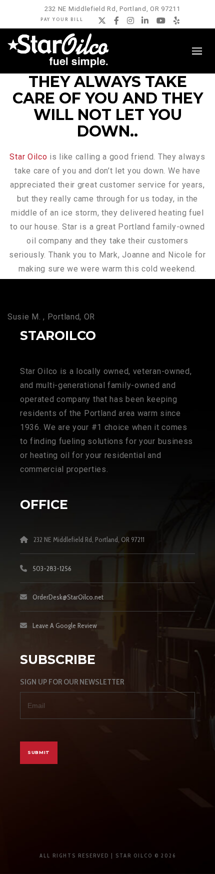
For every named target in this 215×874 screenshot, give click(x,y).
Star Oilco (28, 157)
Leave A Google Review (64, 625)
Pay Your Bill (62, 19)
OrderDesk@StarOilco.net (68, 597)
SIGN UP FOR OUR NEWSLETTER (72, 681)
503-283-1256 (52, 568)
